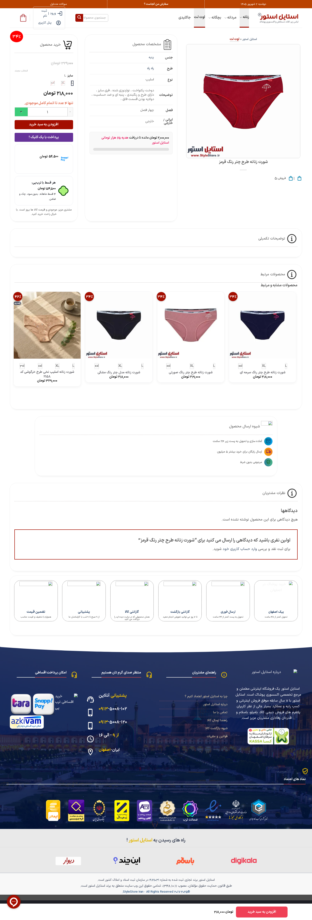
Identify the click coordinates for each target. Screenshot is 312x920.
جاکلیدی (184, 17)
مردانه (231, 17)
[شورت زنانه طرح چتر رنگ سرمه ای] (262, 325)
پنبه (151, 57)
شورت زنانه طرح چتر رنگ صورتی (191, 373)
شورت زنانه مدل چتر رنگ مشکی (119, 373)
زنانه (246, 17)
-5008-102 (113, 708)
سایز (70, 75)
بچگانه (216, 17)
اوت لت (199, 17)
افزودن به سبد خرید (43, 124)
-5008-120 (113, 722)
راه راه (150, 68)
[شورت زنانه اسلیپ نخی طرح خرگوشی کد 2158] (47, 325)
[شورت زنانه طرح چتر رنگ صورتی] (190, 325)
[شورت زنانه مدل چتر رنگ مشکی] (118, 325)
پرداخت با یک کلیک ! (44, 137)
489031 (154, 880)
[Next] (282, 396)
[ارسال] (79, 18)
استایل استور (249, 39)
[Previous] (295, 396)
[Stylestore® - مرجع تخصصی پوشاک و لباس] (279, 17)
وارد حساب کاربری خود (240, 549)
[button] (23, 18)
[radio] (72, 83)
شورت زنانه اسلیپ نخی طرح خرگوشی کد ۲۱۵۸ (47, 374)
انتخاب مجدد (21, 71)
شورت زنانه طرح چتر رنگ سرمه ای (263, 373)
